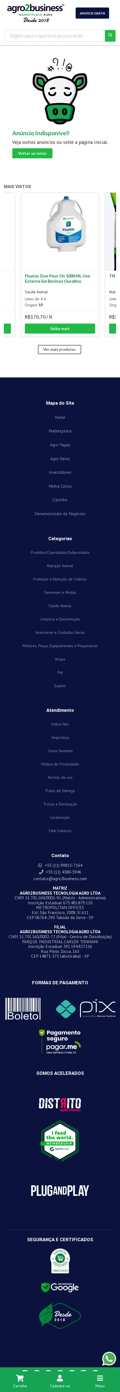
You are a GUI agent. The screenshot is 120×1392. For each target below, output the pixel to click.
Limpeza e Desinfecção (60, 619)
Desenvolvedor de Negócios (60, 513)
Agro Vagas (60, 444)
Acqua (60, 659)
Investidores (60, 472)
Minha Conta (60, 486)
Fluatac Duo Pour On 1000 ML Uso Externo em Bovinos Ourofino (57, 279)
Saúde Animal (36, 291)
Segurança (60, 737)
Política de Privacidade (60, 764)
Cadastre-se (60, 1385)
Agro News (60, 458)
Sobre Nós (60, 724)
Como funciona (60, 750)
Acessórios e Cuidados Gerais (60, 632)
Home (60, 417)
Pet (60, 672)
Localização (60, 817)
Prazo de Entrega (60, 790)
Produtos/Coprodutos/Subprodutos (60, 552)
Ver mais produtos (59, 349)
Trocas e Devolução (60, 804)
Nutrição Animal (60, 565)
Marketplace (60, 431)
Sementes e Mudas (60, 592)
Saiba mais (60, 328)
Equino (60, 685)
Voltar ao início (32, 153)
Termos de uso (60, 777)
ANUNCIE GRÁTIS (92, 13)
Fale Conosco (60, 830)
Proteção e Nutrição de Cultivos (60, 579)
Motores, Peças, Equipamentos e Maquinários (60, 645)
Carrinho (20, 1385)
